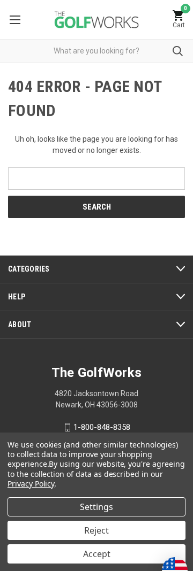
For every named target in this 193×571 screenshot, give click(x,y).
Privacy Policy (31, 484)
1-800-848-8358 (101, 427)
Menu (14, 19)
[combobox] (96, 51)
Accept (96, 554)
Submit (177, 51)
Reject (96, 530)
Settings (96, 507)
